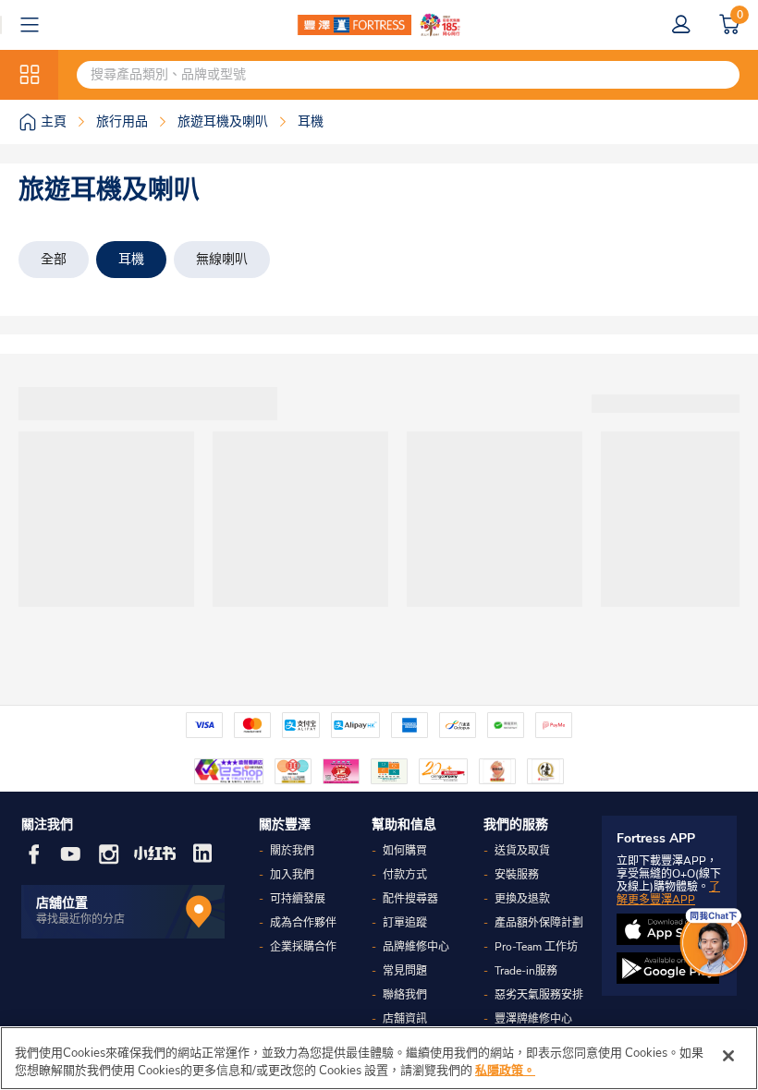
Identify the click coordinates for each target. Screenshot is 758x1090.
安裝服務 (517, 874)
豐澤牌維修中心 (533, 1018)
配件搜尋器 (410, 898)
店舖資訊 (405, 1018)
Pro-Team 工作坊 (536, 946)
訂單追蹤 (405, 922)
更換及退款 (522, 898)
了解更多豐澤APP (668, 893)
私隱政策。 (505, 1070)
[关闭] (728, 1056)
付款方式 (405, 874)
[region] (379, 1058)
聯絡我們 (405, 994)
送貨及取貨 (522, 850)
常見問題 (405, 970)
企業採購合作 (303, 946)
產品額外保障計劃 (539, 922)
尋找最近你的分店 (80, 919)
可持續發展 (297, 898)
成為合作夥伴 (303, 922)
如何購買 (405, 850)
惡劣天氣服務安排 (539, 994)
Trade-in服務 (526, 970)
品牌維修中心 (416, 946)
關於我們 (292, 850)
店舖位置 (62, 903)
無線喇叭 (222, 259)
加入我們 (292, 874)
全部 (54, 259)
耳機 (131, 259)
